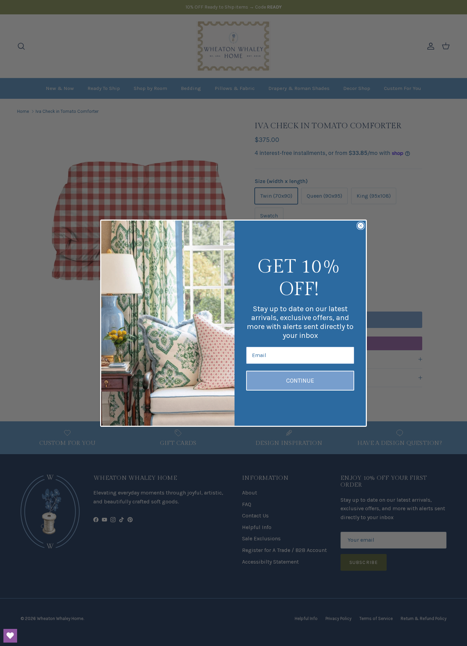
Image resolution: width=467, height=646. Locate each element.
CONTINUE (300, 380)
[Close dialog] (360, 225)
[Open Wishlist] (10, 636)
